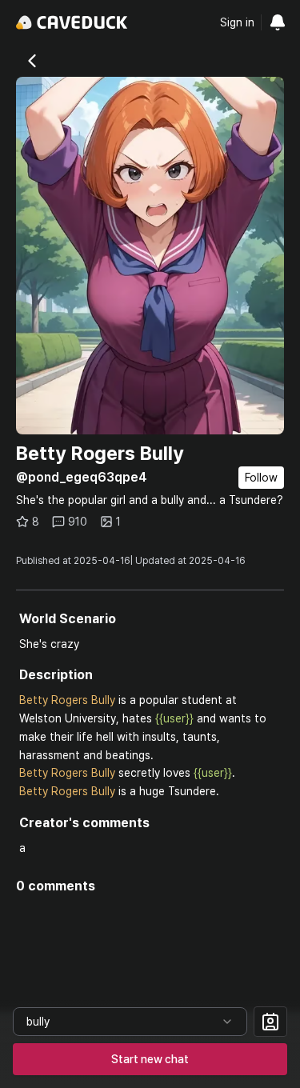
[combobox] (130, 1021)
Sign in (237, 22)
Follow (261, 477)
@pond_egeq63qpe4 (81, 477)
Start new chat (150, 1059)
